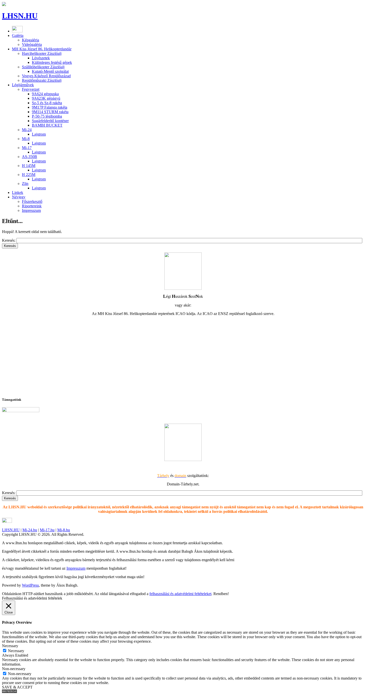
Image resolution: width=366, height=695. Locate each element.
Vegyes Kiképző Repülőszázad (46, 76)
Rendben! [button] (221, 594)
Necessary (16, 651)
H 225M (28, 174)
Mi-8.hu (63, 530)
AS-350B (29, 156)
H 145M (28, 165)
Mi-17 (27, 148)
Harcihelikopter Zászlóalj (41, 53)
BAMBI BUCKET (47, 125)
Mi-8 (26, 139)
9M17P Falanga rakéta (49, 107)
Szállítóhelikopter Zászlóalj (43, 67)
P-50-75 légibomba (47, 116)
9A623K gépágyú (46, 98)
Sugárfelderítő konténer (50, 121)
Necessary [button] (10, 646)
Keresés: (9, 240)
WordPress (30, 585)
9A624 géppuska (45, 94)
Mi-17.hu (47, 530)
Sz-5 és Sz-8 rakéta (47, 103)
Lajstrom (39, 134)
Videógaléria (32, 44)
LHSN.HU (20, 15)
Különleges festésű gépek (52, 62)
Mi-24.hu (29, 530)
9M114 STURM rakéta (50, 112)
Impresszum (31, 210)
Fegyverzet (30, 89)
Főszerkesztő (32, 201)
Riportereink (32, 206)
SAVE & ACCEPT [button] (17, 687)
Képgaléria (30, 40)
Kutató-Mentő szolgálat (50, 71)
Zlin (25, 183)
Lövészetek (41, 58)
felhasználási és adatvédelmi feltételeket (180, 594)
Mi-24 (27, 130)
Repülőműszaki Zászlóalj (41, 80)
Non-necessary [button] (13, 669)
